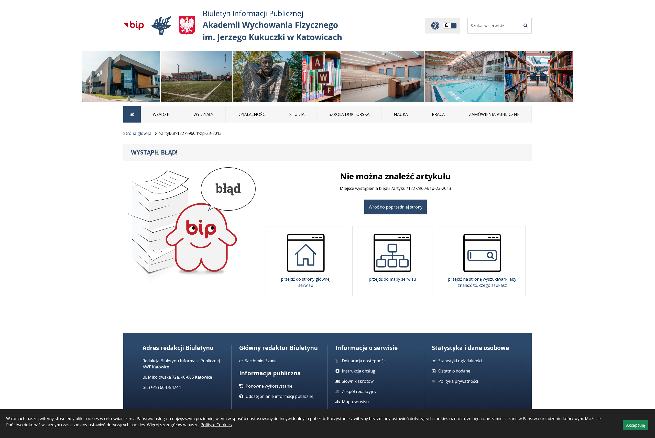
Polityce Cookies (216, 425)
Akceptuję (637, 426)
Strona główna (137, 133)
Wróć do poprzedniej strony (395, 207)
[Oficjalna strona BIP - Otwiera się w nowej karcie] (133, 25)
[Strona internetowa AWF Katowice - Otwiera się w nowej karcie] (161, 25)
